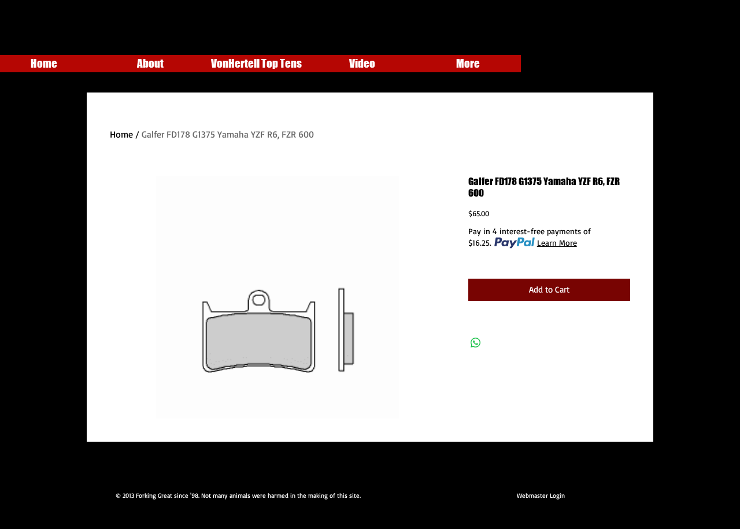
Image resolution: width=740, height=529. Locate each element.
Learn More (557, 242)
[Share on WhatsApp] (476, 343)
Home (121, 134)
